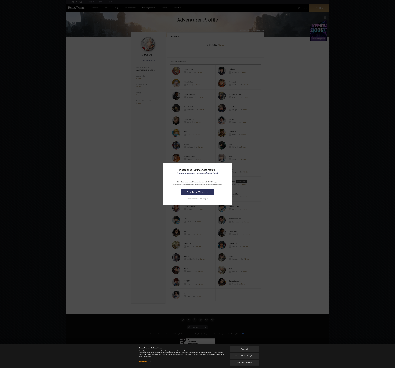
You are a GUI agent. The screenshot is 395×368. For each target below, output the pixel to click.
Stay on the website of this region (197, 199)
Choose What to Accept (243, 356)
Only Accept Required (244, 362)
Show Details (143, 361)
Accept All (244, 349)
